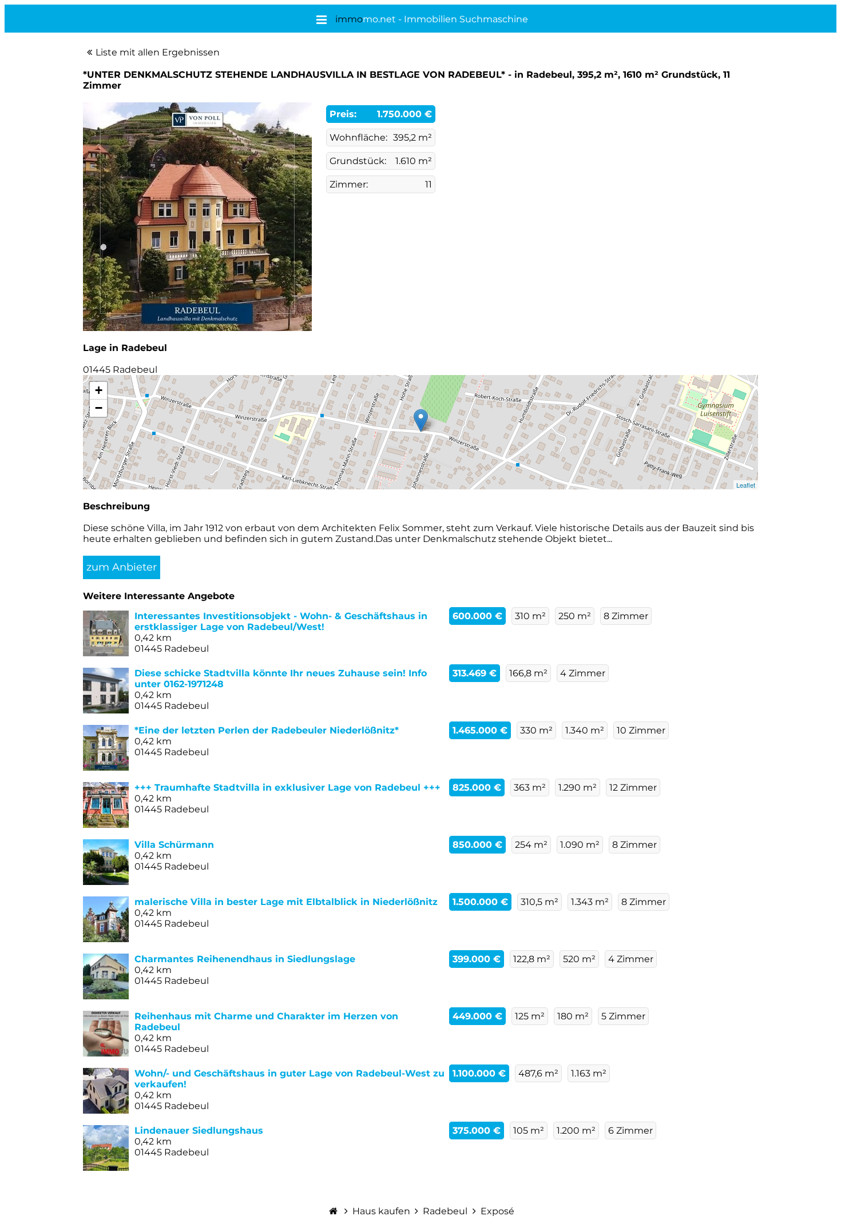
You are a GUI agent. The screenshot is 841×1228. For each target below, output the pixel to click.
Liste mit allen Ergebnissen (158, 52)
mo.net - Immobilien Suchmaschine (431, 19)
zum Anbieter (121, 567)
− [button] (98, 408)
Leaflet (745, 484)
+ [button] (98, 390)
